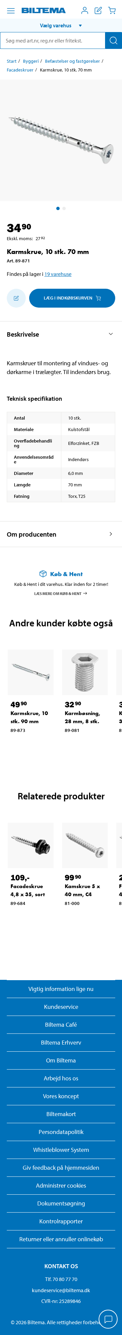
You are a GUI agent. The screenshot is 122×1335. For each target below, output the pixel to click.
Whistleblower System (61, 1150)
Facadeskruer (20, 70)
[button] (61, 25)
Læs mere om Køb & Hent (58, 593)
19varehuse (58, 274)
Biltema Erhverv (61, 1042)
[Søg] (113, 40)
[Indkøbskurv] (112, 10)
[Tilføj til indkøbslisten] (16, 298)
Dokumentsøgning (61, 1203)
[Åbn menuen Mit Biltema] (85, 10)
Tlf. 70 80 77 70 (61, 1279)
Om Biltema (61, 1060)
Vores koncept (61, 1096)
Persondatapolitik (61, 1132)
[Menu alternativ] (11, 10)
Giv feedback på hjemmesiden (61, 1167)
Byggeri (31, 61)
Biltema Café (61, 1024)
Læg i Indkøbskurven (68, 298)
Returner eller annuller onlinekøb (61, 1239)
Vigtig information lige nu (61, 989)
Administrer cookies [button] (61, 1185)
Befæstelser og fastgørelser (72, 61)
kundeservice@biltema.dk (61, 1290)
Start (12, 61)
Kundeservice (61, 1007)
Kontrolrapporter (61, 1221)
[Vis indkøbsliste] (98, 10)
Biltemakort (61, 1114)
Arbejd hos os (61, 1078)
